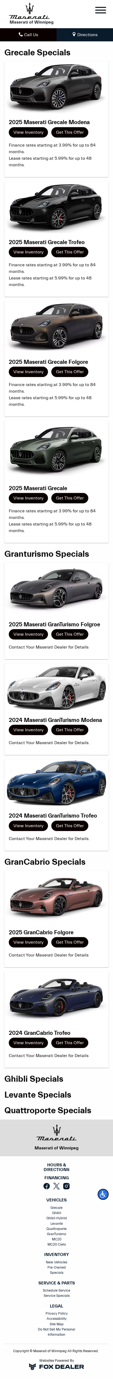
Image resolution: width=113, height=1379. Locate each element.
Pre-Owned (56, 1267)
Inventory (56, 1254)
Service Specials (57, 1296)
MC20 (56, 1239)
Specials (56, 1273)
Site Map (57, 1324)
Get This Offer (70, 132)
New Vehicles (56, 1262)
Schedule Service (56, 1290)
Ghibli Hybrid (56, 1218)
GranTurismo (56, 1234)
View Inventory (28, 132)
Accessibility (57, 1319)
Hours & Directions (56, 1167)
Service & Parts (56, 1283)
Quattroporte (56, 1229)
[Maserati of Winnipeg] (29, 10)
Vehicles (56, 1200)
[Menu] (100, 11)
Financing (56, 1178)
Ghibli (56, 1213)
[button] (103, 1194)
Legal (56, 1306)
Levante (56, 1224)
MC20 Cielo (56, 1244)
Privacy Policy (57, 1313)
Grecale (56, 1208)
